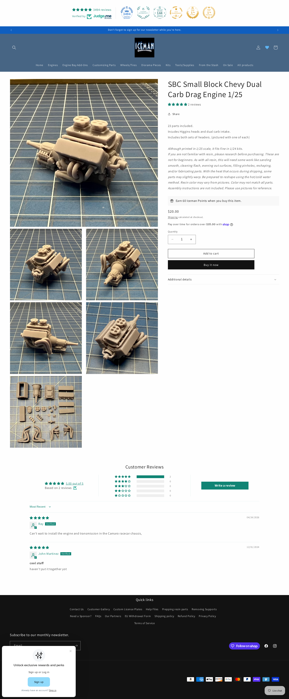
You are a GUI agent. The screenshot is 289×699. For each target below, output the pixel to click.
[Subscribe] (76, 645)
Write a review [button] (225, 485)
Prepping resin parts (175, 609)
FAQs (98, 616)
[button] (14, 47)
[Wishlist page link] (267, 47)
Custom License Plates (127, 609)
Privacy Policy (207, 616)
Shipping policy (164, 616)
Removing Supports (204, 609)
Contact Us (77, 609)
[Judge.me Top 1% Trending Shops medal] (209, 12)
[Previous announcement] (11, 30)
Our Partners (113, 616)
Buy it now (211, 265)
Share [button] (176, 114)
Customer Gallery (98, 609)
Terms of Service (144, 623)
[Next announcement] (277, 30)
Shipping (173, 217)
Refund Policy (186, 616)
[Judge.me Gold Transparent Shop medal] (176, 12)
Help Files (152, 609)
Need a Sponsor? (80, 616)
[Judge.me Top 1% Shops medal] (192, 12)
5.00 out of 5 (75, 483)
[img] (39, 518)
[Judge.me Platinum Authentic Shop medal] (143, 12)
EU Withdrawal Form (138, 616)
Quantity (173, 231)
